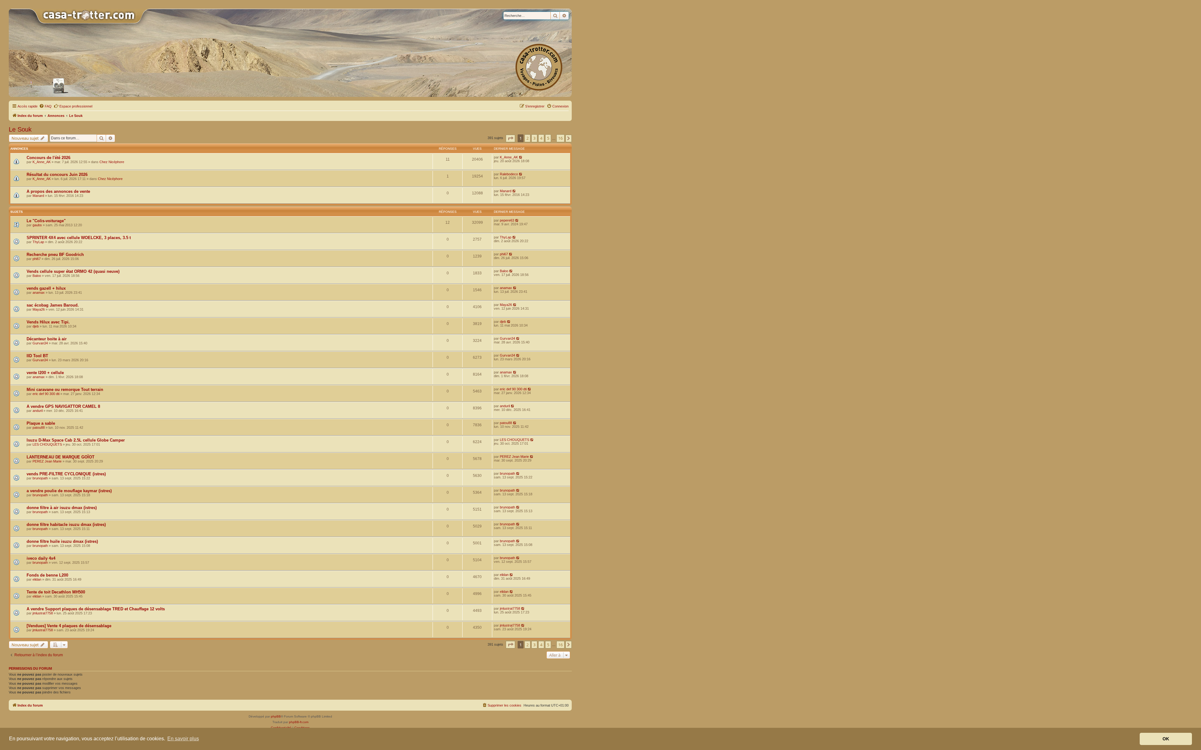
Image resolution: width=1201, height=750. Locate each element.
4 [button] (541, 138)
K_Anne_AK (42, 162)
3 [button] (534, 138)
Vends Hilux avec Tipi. (48, 322)
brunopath (40, 478)
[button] (510, 138)
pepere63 (507, 220)
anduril (38, 410)
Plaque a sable (41, 423)
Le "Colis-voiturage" (46, 220)
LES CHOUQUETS (47, 444)
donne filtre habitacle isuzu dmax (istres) (66, 524)
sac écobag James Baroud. (53, 305)
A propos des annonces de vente (58, 191)
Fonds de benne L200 (47, 575)
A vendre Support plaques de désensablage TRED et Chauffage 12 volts (96, 609)
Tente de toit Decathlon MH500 (56, 592)
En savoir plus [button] (183, 738)
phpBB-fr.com (298, 722)
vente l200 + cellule (45, 372)
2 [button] (527, 138)
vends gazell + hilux (46, 288)
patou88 (39, 427)
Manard (38, 196)
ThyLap (38, 242)
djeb (36, 326)
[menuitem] (45, 106)
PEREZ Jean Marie (47, 461)
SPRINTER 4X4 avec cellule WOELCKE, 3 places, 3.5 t (79, 237)
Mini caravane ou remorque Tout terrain (65, 389)
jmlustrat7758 (43, 613)
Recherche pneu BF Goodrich (55, 254)
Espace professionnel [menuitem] (75, 106)
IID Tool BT (37, 355)
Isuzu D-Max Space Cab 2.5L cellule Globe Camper (76, 440)
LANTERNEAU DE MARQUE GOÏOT (60, 457)
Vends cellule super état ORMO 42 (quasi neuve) (73, 271)
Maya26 (39, 309)
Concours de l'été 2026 (48, 157)
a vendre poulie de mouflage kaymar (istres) (69, 490)
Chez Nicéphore (111, 162)
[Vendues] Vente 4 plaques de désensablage (69, 625)
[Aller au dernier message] (521, 157)
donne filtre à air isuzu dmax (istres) (62, 507)
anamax (39, 292)
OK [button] (1166, 738)
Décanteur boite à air (47, 339)
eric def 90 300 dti (46, 394)
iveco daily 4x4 (41, 558)
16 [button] (560, 138)
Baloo (37, 276)
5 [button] (548, 138)
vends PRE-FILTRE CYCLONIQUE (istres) (66, 474)
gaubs (37, 225)
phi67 (37, 259)
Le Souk (20, 129)
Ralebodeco (509, 174)
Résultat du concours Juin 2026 (57, 174)
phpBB (276, 716)
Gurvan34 (40, 343)
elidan (37, 579)
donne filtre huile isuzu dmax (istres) (62, 541)
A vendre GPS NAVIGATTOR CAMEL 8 (63, 406)
